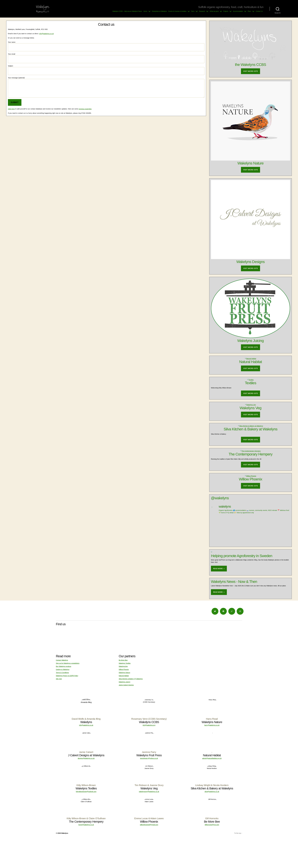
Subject (10, 66)
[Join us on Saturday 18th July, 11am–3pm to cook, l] (250, 537)
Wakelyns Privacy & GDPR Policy (67, 676)
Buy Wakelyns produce (63, 666)
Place (249, 11)
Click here (11, 109)
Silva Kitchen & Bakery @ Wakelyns (131, 679)
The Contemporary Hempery (250, 454)
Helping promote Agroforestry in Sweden (241, 556)
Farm (192, 11)
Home (145, 11)
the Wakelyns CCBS (250, 65)
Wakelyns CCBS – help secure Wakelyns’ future (127, 11)
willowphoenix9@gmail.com (149, 824)
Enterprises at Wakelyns (159, 11)
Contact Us (259, 11)
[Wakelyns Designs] (250, 258)
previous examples (85, 109)
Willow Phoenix (250, 479)
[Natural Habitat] (250, 358)
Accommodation (238, 11)
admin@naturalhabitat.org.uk (212, 758)
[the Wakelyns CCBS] (250, 61)
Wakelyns (64, 833)
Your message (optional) (16, 78)
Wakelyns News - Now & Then (234, 582)
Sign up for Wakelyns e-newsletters (67, 663)
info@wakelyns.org (149, 725)
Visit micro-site (250, 71)
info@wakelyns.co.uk (46, 33)
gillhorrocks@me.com (212, 824)
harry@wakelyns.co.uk (211, 725)
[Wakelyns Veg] (250, 405)
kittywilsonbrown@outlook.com (86, 791)
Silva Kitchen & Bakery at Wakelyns (250, 429)
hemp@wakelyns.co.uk (86, 824)
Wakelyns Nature (250, 163)
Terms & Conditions (62, 672)
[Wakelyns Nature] (250, 160)
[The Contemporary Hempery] (250, 451)
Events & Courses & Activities (177, 11)
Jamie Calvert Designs (126, 685)
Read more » (219, 569)
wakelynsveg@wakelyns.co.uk (149, 791)
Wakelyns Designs (250, 262)
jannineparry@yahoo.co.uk (149, 758)
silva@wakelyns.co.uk (212, 791)
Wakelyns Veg (250, 408)
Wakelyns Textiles (125, 663)
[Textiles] (250, 380)
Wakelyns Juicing (250, 341)
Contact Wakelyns (62, 660)
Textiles (250, 383)
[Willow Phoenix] (250, 476)
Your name (11, 42)
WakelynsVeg (123, 666)
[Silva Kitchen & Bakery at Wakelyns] (250, 426)
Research (202, 11)
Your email (11, 54)
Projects (225, 11)
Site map (59, 679)
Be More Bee (123, 660)
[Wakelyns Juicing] (250, 337)
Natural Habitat (250, 362)
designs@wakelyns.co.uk (86, 758)
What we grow (214, 11)
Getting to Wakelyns (62, 669)
